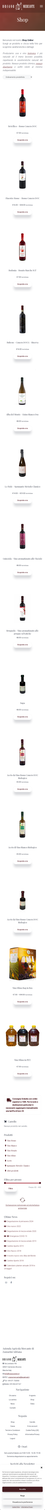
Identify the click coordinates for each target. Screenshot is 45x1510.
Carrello (32, 1422)
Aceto (9, 1161)
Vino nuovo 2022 (14, 1226)
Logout (12, 1438)
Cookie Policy (16, 1507)
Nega (22, 1496)
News (13, 1404)
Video (32, 1404)
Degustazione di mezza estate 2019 (21, 1241)
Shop (32, 1400)
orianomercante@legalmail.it (18, 1377)
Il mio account (32, 1426)
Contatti (13, 1408)
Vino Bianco (12, 1145)
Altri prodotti (12, 1170)
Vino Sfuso (11, 1155)
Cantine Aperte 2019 (15, 1246)
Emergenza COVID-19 (18, 1236)
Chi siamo (12, 1395)
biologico (32, 53)
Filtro (11, 1188)
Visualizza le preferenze (22, 1502)
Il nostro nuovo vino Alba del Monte (21, 1256)
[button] (41, 1467)
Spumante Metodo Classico (18, 1165)
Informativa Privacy (27, 1507)
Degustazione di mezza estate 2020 (21, 1231)
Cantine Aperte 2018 (15, 1261)
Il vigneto (32, 1395)
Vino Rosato (12, 1150)
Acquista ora (22, 140)
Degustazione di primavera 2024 (20, 1221)
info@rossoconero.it (12, 1374)
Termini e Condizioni (12, 1430)
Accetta (22, 1489)
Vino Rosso (11, 1140)
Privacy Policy (13, 1434)
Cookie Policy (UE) (32, 1430)
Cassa (12, 1426)
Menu (41, 6)
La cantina (12, 1400)
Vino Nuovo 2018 (14, 1251)
